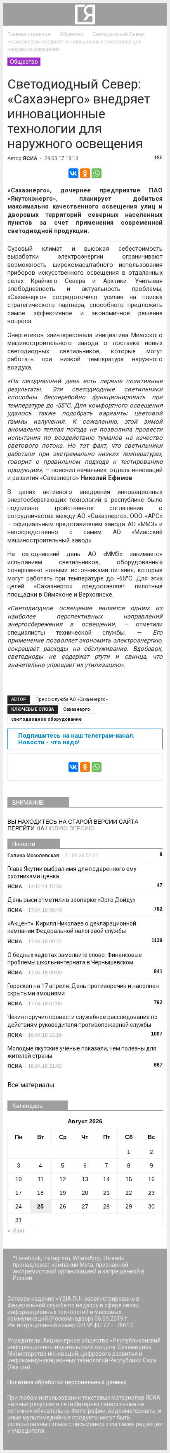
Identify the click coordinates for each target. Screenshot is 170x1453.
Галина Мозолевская (33, 855)
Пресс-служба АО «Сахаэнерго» (71, 699)
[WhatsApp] (97, 173)
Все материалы (30, 1085)
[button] (155, 14)
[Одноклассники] (85, 173)
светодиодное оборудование (46, 719)
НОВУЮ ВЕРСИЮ (70, 828)
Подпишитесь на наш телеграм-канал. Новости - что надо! (76, 739)
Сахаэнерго (76, 709)
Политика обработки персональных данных (66, 1382)
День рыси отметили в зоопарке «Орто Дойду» (71, 900)
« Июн (15, 1230)
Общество (24, 61)
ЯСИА (30, 158)
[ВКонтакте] (73, 173)
